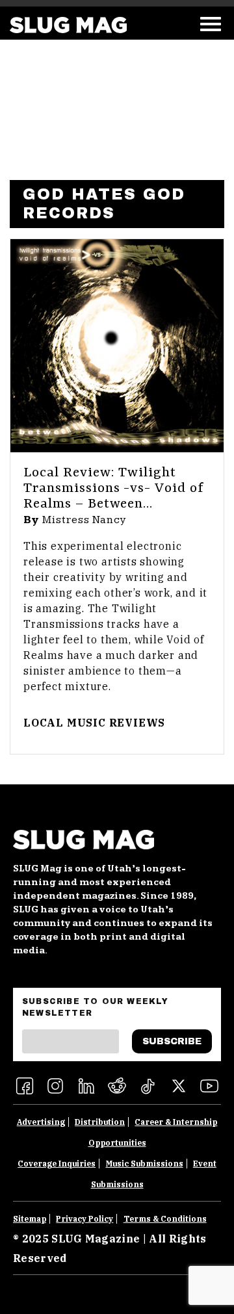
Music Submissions (144, 1163)
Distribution (100, 1122)
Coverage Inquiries (57, 1163)
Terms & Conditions (165, 1219)
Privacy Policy (84, 1219)
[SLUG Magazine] (68, 25)
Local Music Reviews (94, 722)
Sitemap (29, 1219)
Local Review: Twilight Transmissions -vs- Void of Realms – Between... (113, 488)
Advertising (41, 1122)
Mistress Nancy (84, 519)
